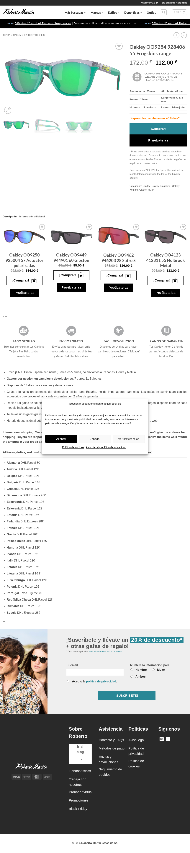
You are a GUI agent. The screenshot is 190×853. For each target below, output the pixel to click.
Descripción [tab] (10, 216)
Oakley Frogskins (34, 35)
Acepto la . (94, 681)
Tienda (6, 35)
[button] (174, 3)
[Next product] (176, 35)
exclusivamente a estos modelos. (105, 651)
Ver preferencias (128, 438)
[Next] (116, 78)
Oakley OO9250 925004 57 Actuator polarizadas (24, 260)
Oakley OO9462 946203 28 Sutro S (118, 258)
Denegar (94, 438)
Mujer (161, 669)
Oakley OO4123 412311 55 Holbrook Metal (165, 260)
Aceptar (61, 438)
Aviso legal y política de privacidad (106, 447)
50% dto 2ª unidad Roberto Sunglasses (34, 23)
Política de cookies (73, 447)
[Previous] (9, 78)
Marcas (96, 12)
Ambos (140, 676)
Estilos (112, 12)
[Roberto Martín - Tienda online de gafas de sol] (19, 12)
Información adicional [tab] (32, 216)
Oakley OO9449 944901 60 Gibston (71, 257)
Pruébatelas (158, 140)
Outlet (151, 12)
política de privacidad (101, 681)
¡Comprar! (158, 128)
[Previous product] (184, 35)
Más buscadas (74, 12)
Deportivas (132, 12)
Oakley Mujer (146, 189)
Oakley (17, 35)
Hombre (141, 669)
